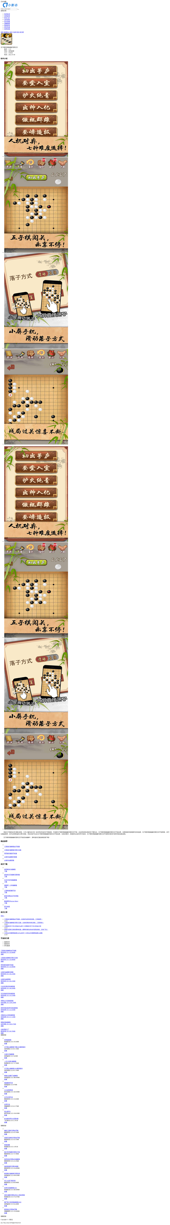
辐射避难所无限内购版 (11, 1166)
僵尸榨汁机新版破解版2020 (12, 1202)
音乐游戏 (7, 21)
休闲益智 (7, 16)
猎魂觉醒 (7, 1145)
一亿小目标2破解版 (10, 1061)
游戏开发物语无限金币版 (12, 1137)
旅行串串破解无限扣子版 (12, 1152)
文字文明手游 (8, 1097)
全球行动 (7, 1104)
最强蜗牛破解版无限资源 (12, 1173)
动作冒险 (7, 19)
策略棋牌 (7, 23)
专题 (14, 32)
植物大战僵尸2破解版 (11, 1075)
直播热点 (7, 32)
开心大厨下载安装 (10, 1180)
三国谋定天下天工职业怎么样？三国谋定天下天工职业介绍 (22, 926)
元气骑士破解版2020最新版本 (13, 1068)
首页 (2, 32)
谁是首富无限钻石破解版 (12, 1159)
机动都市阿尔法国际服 (11, 1118)
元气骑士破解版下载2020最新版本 (15, 1047)
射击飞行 (7, 17)
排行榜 (21, 32)
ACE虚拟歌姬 (8, 1090)
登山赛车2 (7, 1111)
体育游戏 (7, 29)
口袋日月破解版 (9, 1054)
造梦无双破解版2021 (10, 1188)
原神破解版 (7, 1040)
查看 (5, 1043)
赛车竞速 (7, 27)
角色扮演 (7, 14)
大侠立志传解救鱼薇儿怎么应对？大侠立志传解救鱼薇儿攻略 (23, 933)
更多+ (2, 916)
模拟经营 (7, 25)
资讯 (17, 32)
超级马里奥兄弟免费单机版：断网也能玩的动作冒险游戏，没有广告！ (26, 929)
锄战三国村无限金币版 (11, 1130)
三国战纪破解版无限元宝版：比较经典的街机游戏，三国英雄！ (24, 922)
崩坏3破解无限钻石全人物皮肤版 (14, 1195)
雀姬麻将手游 (8, 1083)
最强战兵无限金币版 (10, 1209)
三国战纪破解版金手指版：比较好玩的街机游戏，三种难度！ (23, 919)
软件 (11, 32)
